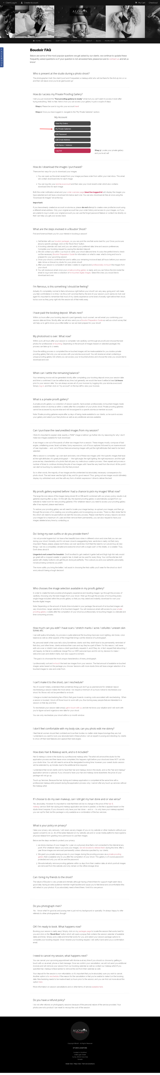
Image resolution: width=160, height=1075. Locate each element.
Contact (123, 41)
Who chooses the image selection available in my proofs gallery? (68, 588)
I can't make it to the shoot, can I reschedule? (58, 682)
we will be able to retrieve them (92, 848)
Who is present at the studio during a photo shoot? (61, 73)
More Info (109, 41)
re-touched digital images (80, 273)
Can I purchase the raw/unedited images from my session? (66, 430)
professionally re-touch (101, 265)
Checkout (153, 3)
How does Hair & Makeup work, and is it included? (60, 752)
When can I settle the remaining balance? (56, 373)
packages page (85, 931)
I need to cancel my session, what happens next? (60, 955)
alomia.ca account (63, 184)
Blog (98, 41)
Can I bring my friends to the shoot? (53, 877)
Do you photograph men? (47, 906)
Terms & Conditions (88, 1064)
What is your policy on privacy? (50, 825)
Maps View (77, 1064)
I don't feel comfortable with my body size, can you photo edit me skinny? (73, 728)
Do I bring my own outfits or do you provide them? (61, 533)
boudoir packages (62, 241)
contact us (114, 59)
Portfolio (76, 41)
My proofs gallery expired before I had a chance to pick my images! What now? (76, 491)
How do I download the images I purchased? (57, 167)
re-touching (57, 344)
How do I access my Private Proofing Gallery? (58, 94)
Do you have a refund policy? (49, 1000)
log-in (41, 386)
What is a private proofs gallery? (50, 399)
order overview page (75, 192)
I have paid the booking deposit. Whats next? (58, 312)
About (89, 41)
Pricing (48, 41)
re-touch (56, 663)
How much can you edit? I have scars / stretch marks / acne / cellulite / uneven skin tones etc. (79, 629)
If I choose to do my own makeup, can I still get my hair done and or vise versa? (77, 799)
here (76, 106)
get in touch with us (74, 708)
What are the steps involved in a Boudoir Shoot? (59, 229)
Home (38, 41)
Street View (69, 1064)
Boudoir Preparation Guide (63, 254)
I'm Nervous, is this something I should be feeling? (60, 286)
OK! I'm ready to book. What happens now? (57, 926)
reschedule (54, 976)
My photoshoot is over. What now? (52, 336)
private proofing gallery (76, 270)
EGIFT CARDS (61, 41)
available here (97, 987)
